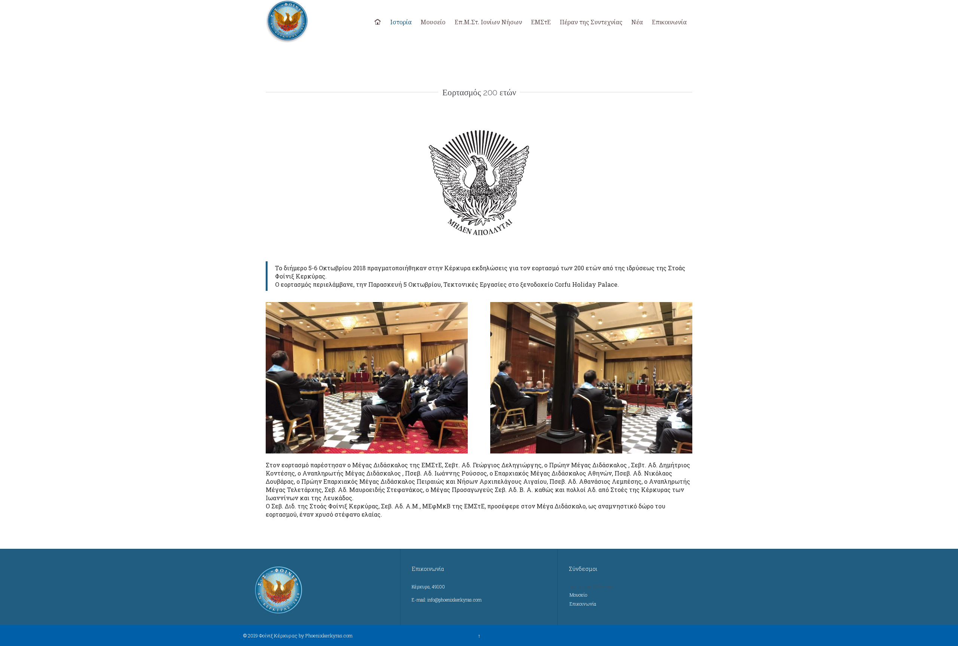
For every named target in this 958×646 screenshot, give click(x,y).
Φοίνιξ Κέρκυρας (278, 635)
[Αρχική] (378, 22)
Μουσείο (578, 595)
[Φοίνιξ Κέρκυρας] (308, 21)
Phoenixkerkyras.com (329, 635)
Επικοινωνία (583, 604)
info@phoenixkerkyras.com (454, 600)
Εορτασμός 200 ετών (591, 587)
